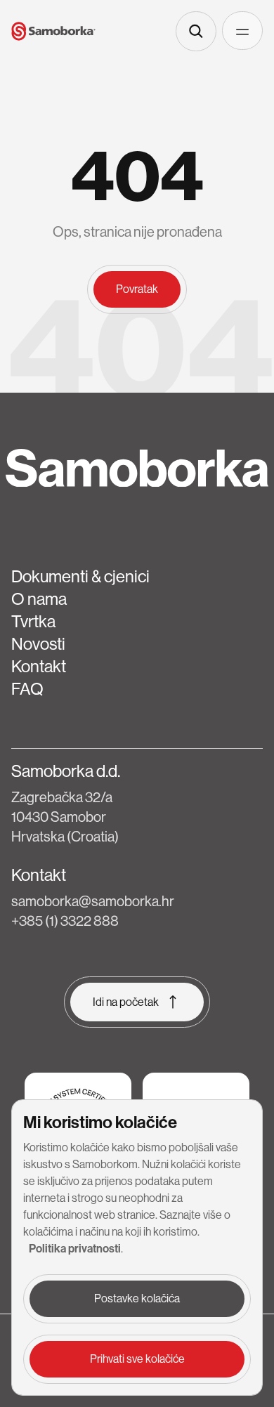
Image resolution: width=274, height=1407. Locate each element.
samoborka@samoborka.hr (92, 902)
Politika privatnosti (75, 1248)
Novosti (38, 643)
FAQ (27, 688)
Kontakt (38, 666)
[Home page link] (53, 31)
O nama (39, 598)
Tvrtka (33, 621)
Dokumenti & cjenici (80, 576)
